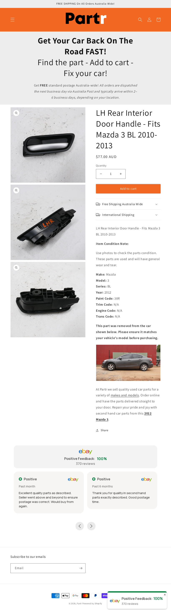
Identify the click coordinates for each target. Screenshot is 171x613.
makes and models (125, 395)
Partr (79, 603)
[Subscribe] (80, 568)
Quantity (101, 165)
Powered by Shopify (92, 603)
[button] (12, 19)
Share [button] (104, 430)
